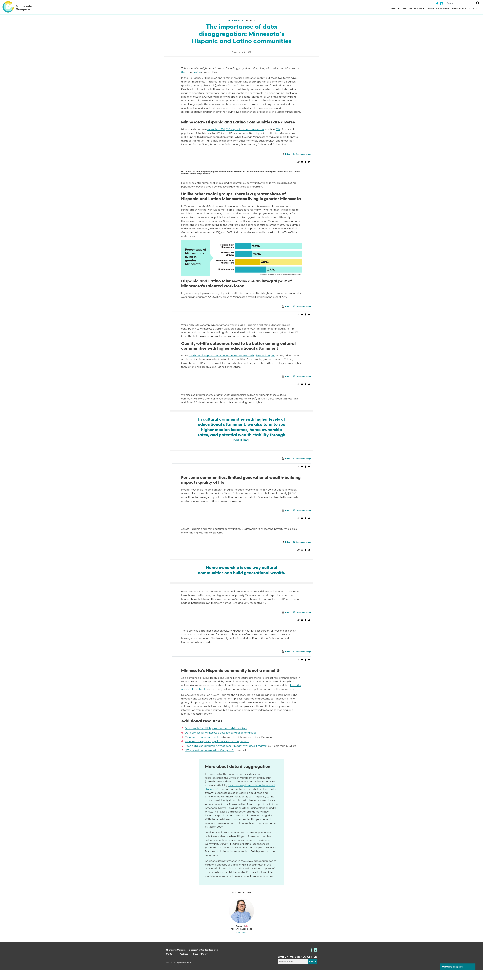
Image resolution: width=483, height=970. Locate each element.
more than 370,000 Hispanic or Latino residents (235, 129)
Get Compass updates (453, 966)
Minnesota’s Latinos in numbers (204, 737)
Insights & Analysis (438, 8)
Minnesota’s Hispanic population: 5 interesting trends (217, 741)
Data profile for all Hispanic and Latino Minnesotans (216, 728)
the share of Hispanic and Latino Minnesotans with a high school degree (232, 355)
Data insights (235, 20)
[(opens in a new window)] (437, 3)
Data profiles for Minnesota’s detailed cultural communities (220, 732)
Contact (474, 8)
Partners (183, 954)
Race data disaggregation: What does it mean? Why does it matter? (226, 745)
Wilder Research (209, 950)
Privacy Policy (200, 954)
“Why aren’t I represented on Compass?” (209, 750)
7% (278, 129)
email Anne (241, 932)
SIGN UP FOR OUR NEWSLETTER (297, 957)
